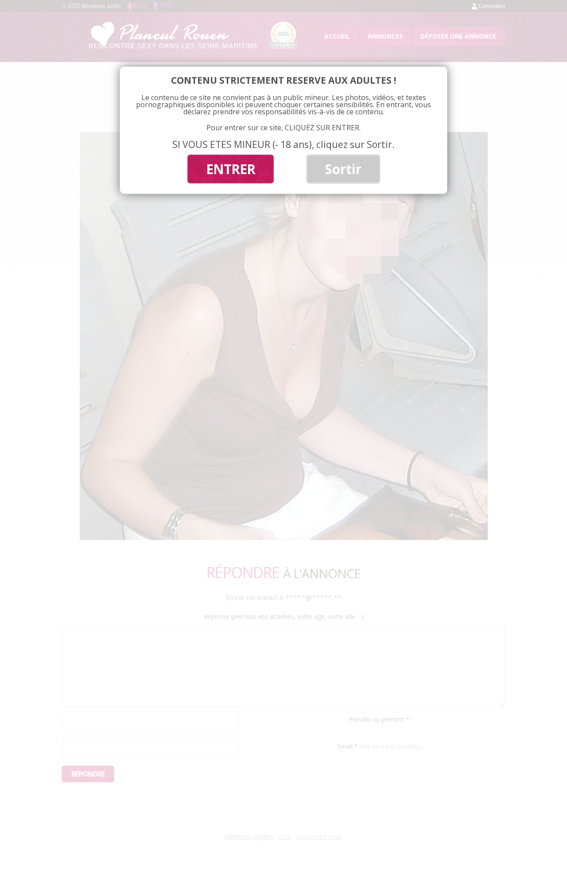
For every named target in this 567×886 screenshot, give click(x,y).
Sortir (343, 169)
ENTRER (230, 169)
